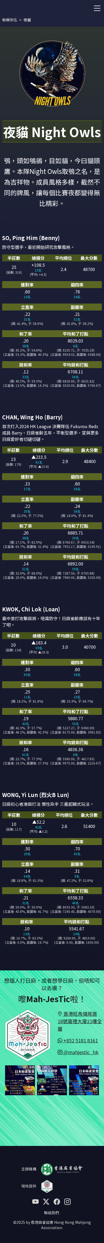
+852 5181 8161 (80, 1040)
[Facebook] (57, 1201)
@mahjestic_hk (80, 1052)
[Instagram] (67, 1201)
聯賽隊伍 (9, 19)
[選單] (97, 7)
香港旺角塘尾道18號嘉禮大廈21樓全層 (80, 1021)
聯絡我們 (51, 1212)
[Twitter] (46, 1201)
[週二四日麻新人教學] (52, 1079)
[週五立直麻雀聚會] (84, 1079)
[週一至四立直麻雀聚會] (20, 1079)
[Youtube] (35, 1201)
